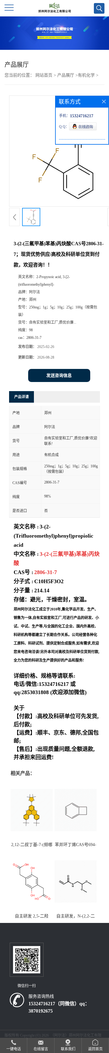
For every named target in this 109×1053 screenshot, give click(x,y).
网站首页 (43, 75)
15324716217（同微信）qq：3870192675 (59, 1007)
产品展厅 (65, 75)
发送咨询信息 (59, 375)
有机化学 (86, 75)
